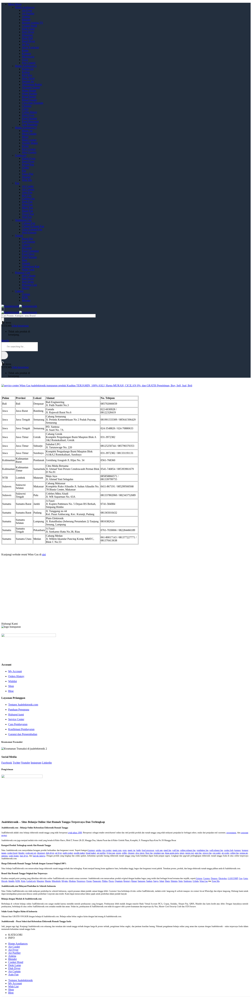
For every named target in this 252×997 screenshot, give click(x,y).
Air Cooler (28, 186)
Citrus (25, 109)
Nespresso (81, 881)
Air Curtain (28, 189)
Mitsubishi (56, 881)
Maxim (48, 881)
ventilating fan (202, 850)
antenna (4, 856)
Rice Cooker (29, 149)
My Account (15, 671)
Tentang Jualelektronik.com (23, 704)
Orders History (16, 676)
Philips (105, 881)
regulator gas (159, 853)
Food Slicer (28, 254)
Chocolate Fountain (32, 102)
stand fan (167, 850)
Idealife (11, 881)
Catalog (19, 291)
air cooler (225, 853)
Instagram (36, 762)
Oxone (89, 881)
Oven (25, 59)
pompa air (244, 853)
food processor (148, 850)
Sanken (149, 881)
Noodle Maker (30, 143)
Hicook (4, 881)
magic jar (131, 850)
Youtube (25, 762)
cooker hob (228, 850)
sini (44, 554)
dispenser (41, 853)
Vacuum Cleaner (31, 87)
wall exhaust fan (216, 850)
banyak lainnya (39, 856)
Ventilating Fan (23, 220)
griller (124, 853)
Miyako (26, 300)
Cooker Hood (29, 25)
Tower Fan (28, 213)
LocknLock (31, 881)
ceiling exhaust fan (188, 850)
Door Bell (27, 38)
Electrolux (223, 878)
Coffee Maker (29, 112)
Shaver (25, 288)
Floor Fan (27, 204)
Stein (180, 881)
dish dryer (50, 853)
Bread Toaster (29, 99)
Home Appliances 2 (26, 65)
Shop (11, 686)
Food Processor (30, 121)
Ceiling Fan (28, 198)
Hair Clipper (28, 275)
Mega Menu (14, 4)
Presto (25, 146)
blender (21, 853)
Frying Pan (28, 164)
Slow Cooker (29, 152)
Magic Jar (27, 130)
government (231, 832)
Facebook (6, 762)
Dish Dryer (28, 32)
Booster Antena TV (32, 22)
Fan (17, 183)
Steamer (26, 176)
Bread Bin (27, 238)
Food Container (30, 251)
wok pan (159, 850)
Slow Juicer (28, 78)
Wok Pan (27, 180)
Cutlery (26, 244)
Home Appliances (24, 7)
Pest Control (28, 62)
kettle (138, 850)
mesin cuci (189, 853)
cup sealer (217, 853)
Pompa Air (28, 69)
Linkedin (47, 762)
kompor (91, 850)
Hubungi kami (16, 714)
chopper (131, 853)
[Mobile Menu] (2, 309)
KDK (25, 297)
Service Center (16, 719)
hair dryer (24, 856)
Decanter (27, 247)
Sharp (167, 881)
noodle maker (79, 853)
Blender (26, 19)
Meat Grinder (29, 133)
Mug (24, 260)
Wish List (13, 986)
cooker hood (12, 853)
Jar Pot (25, 44)
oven (125, 850)
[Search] (2, 319)
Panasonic (97, 881)
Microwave (28, 56)
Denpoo (214, 878)
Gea (240, 878)
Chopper (26, 106)
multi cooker (68, 853)
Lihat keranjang (20, 325)
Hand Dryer (28, 41)
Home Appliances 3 (26, 127)
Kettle (25, 50)
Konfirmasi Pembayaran (21, 729)
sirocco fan (207, 853)
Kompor (26, 53)
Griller (25, 167)
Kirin (23, 881)
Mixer (25, 136)
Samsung (141, 881)
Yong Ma (215, 881)
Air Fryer (27, 10)
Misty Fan (27, 207)
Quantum (118, 881)
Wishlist (12, 681)
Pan (24, 170)
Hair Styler (28, 281)
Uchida (196, 881)
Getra (245, 878)
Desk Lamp (28, 28)
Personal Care (22, 272)
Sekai (161, 881)
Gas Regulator (30, 124)
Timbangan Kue (30, 266)
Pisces (111, 881)
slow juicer (139, 853)
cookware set (30, 853)
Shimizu (174, 881)
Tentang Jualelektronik (20, 980)
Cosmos (206, 878)
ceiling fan (234, 853)
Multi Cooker (29, 139)
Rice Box (27, 75)
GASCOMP (233, 878)
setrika (98, 850)
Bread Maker (29, 96)
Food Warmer (29, 257)
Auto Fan (27, 192)
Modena (72, 881)
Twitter (16, 762)
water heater (14, 856)
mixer (182, 853)
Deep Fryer (28, 115)
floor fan (148, 853)
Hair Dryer (28, 278)
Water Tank (28, 269)
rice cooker (106, 850)
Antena (26, 16)
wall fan (175, 850)
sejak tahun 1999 (75, 832)
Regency (126, 881)
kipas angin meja (172, 853)
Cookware (20, 155)
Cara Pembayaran (17, 724)
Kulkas (26, 72)
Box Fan (26, 195)
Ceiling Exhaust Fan (33, 226)
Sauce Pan (27, 173)
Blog (11, 691)
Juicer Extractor (30, 47)
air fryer (58, 853)
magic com (117, 850)
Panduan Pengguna (18, 709)
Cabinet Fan (28, 223)
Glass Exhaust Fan (32, 229)
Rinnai (134, 881)
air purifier (101, 853)
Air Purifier (28, 13)
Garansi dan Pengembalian (22, 734)
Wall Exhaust (29, 232)
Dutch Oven (28, 158)
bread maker (91, 853)
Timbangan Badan (32, 84)
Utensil (19, 235)
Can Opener (28, 241)
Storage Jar (28, 81)
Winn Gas (204, 881)
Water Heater (29, 90)
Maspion (40, 881)
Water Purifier (29, 93)
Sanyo (155, 881)
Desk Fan (27, 201)
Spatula (26, 263)
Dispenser (27, 35)
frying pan (111, 853)
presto (118, 853)
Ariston (26, 294)
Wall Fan (27, 217)
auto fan (198, 853)
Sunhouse (188, 881)
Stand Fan (27, 210)
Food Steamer (29, 118)
